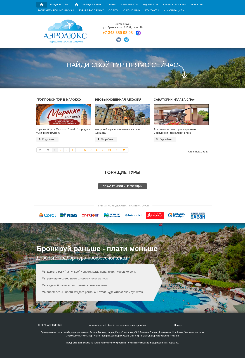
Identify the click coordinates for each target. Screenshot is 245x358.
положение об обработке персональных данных (117, 325)
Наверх (178, 325)
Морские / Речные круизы (56, 10)
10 (109, 150)
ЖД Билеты (150, 4)
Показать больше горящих (122, 186)
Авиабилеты (129, 4)
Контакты (152, 10)
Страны (111, 4)
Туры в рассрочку (91, 10)
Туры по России (174, 4)
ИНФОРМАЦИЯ (173, 10)
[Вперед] (117, 149)
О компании (131, 10)
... (79, 150)
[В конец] (125, 149)
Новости (196, 4)
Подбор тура (59, 4)
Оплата (114, 10)
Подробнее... (49, 139)
